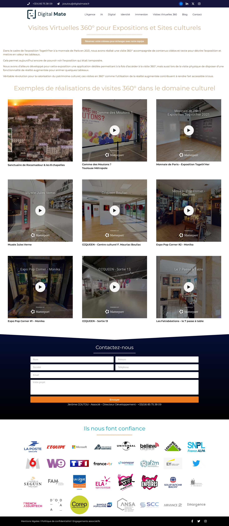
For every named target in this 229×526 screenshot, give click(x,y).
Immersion (141, 14)
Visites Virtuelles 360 (165, 14)
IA (101, 14)
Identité (125, 14)
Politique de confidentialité (56, 521)
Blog (184, 14)
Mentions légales (30, 521)
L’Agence (90, 14)
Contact (197, 14)
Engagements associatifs (86, 521)
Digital (112, 14)
